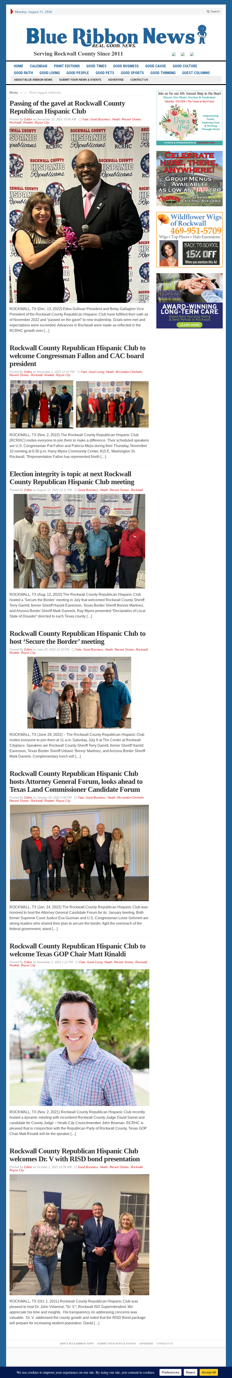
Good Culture (185, 66)
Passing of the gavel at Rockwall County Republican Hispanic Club (67, 107)
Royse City (42, 122)
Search (215, 11)
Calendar (38, 66)
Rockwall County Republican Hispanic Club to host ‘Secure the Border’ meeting (77, 637)
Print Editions (67, 66)
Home (14, 92)
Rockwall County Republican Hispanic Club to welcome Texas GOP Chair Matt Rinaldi (77, 950)
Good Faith (23, 72)
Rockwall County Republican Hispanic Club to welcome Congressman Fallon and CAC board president (77, 356)
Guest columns (196, 72)
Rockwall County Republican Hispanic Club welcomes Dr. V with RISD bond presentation (75, 1155)
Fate (85, 119)
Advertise (116, 79)
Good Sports (132, 72)
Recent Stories (131, 119)
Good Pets (105, 72)
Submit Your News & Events (80, 79)
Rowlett (28, 122)
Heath (116, 119)
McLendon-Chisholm (129, 372)
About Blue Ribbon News (33, 79)
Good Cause (155, 66)
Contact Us (139, 79)
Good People (77, 72)
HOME (18, 66)
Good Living (49, 72)
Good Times (96, 66)
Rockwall (15, 122)
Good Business (126, 66)
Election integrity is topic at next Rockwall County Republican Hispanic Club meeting (72, 478)
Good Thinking (163, 72)
